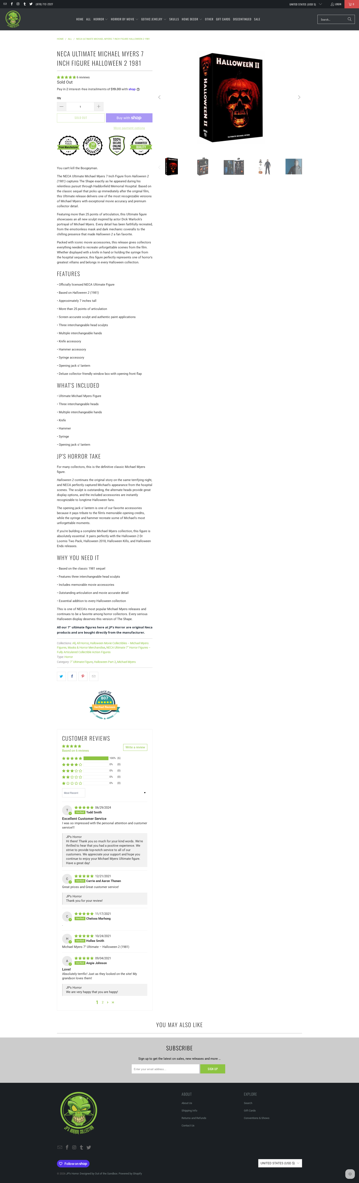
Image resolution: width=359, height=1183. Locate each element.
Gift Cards (250, 1110)
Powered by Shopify (130, 1173)
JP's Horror (72, 1173)
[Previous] (159, 97)
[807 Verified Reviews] (104, 722)
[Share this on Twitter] (61, 676)
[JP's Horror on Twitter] (31, 4)
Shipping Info (189, 1110)
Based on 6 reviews (75, 750)
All (73, 643)
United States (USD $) (303, 4)
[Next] (299, 97)
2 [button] (102, 1002)
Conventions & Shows (256, 1118)
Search (248, 1103)
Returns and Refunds (194, 1118)
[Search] (349, 19)
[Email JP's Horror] (5, 4)
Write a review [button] (135, 747)
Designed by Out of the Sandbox (98, 1173)
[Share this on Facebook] (72, 676)
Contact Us (188, 1125)
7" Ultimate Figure (81, 662)
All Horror (83, 643)
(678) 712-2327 (44, 4)
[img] (84, 807)
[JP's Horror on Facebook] (11, 4)
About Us (187, 1103)
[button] (100, 19)
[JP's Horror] (13, 19)
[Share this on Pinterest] (83, 676)
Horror (68, 657)
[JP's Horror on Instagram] (18, 4)
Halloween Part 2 (105, 662)
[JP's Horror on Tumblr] (24, 4)
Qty (59, 98)
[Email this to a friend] (93, 676)
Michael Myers (126, 662)
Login (338, 4)
